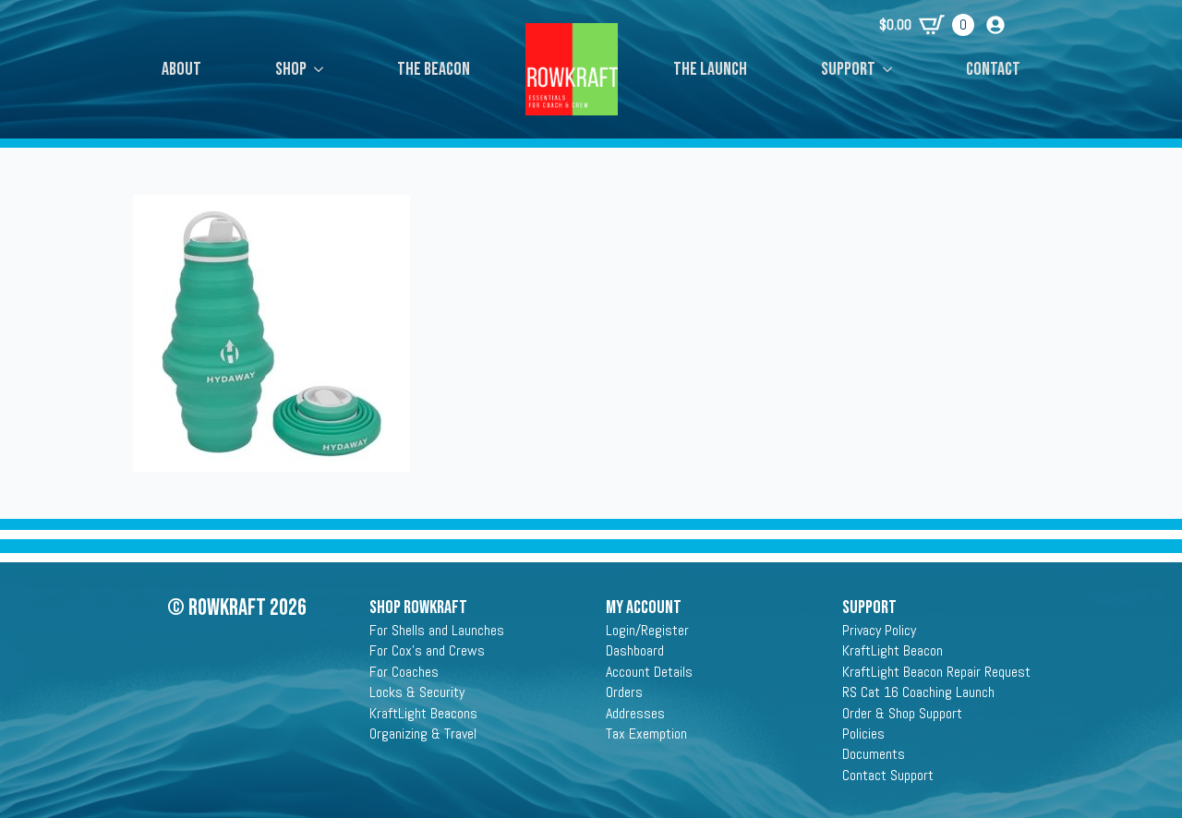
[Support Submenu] (893, 69)
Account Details (649, 671)
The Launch (710, 69)
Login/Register (647, 630)
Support (848, 69)
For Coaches (404, 671)
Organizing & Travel (422, 733)
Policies (863, 733)
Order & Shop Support (902, 713)
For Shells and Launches (436, 630)
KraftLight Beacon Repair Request (936, 671)
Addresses (635, 713)
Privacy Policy (879, 630)
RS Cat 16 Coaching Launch (918, 692)
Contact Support (888, 775)
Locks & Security (416, 692)
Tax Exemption (646, 733)
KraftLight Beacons (423, 713)
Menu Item (571, 50)
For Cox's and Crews (427, 650)
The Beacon (433, 69)
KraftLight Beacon (892, 650)
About (181, 69)
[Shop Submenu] (324, 69)
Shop (291, 69)
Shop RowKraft (418, 607)
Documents (873, 754)
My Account (643, 607)
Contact (993, 69)
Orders (624, 692)
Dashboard (635, 650)
